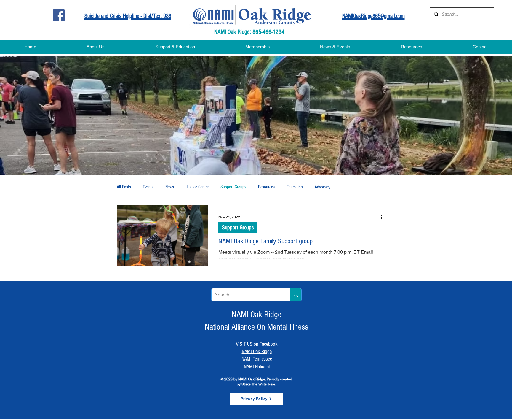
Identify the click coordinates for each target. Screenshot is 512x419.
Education (295, 187)
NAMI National (257, 367)
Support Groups (233, 187)
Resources (266, 187)
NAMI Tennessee (256, 359)
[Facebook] (59, 15)
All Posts (124, 187)
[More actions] (383, 217)
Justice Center (197, 187)
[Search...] (295, 294)
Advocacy (322, 187)
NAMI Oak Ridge (257, 351)
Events (148, 187)
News (169, 187)
